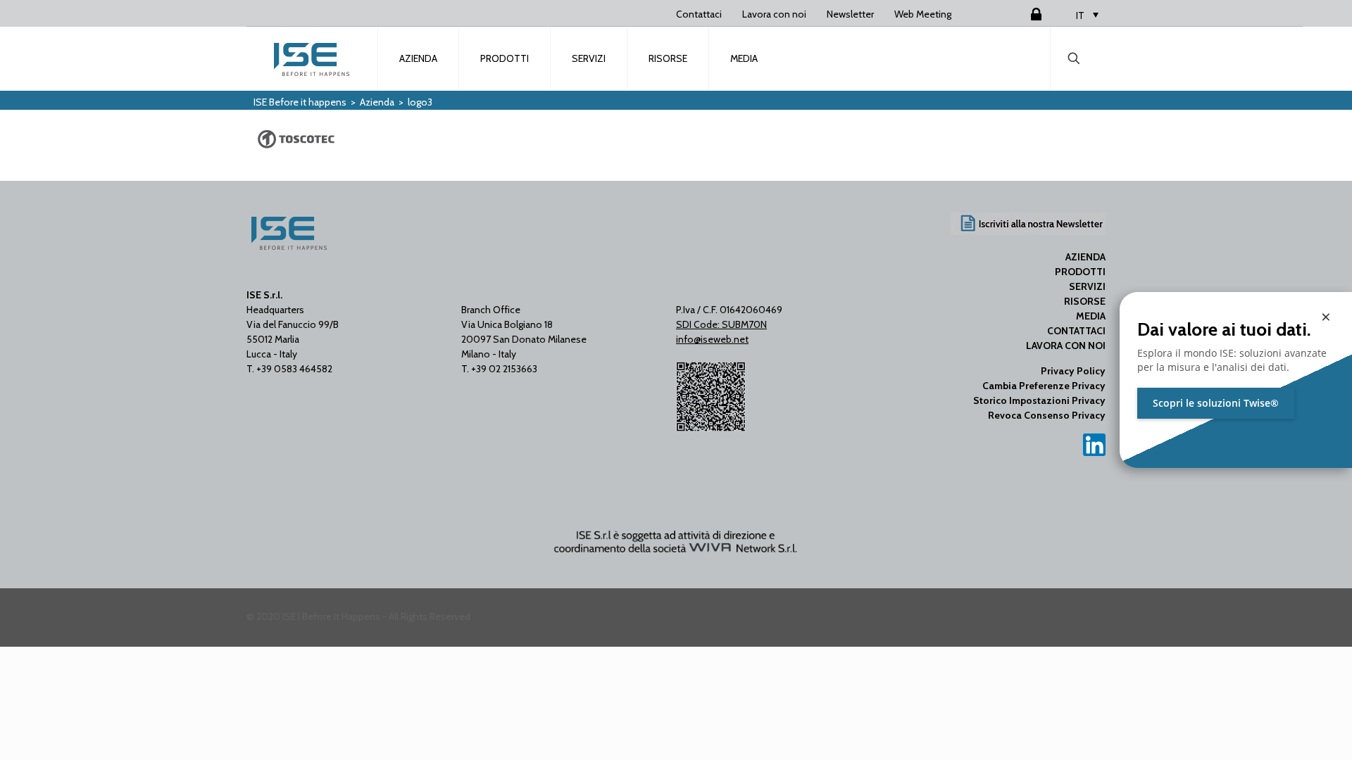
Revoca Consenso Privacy (1047, 415)
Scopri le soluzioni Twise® (1216, 403)
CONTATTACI (1076, 330)
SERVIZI (1087, 286)
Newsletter (850, 14)
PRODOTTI (1080, 271)
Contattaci (699, 14)
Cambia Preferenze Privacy (1044, 385)
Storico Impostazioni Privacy (1039, 400)
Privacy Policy (1073, 371)
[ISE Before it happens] (312, 58)
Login (1019, 14)
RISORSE (1085, 301)
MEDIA (1091, 316)
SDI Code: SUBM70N (721, 324)
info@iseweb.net (712, 339)
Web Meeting (922, 14)
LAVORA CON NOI (1066, 345)
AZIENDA (1085, 257)
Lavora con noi (774, 14)
